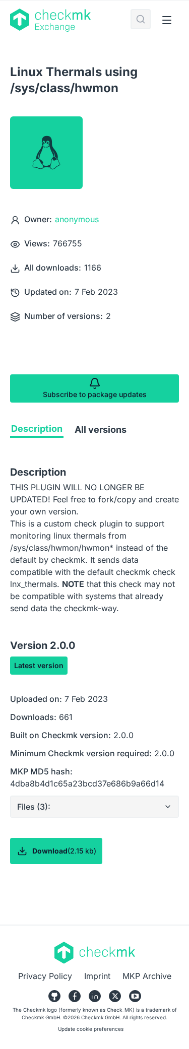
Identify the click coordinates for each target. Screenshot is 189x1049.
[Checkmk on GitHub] (54, 996)
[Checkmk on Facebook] (75, 996)
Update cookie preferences (90, 1029)
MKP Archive (146, 976)
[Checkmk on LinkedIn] (95, 996)
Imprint (97, 976)
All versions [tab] (101, 429)
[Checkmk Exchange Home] (70, 20)
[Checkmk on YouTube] (135, 996)
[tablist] (94, 432)
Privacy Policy (45, 976)
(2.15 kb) (64, 850)
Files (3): (33, 807)
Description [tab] (36, 428)
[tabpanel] (94, 684)
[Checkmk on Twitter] (115, 996)
